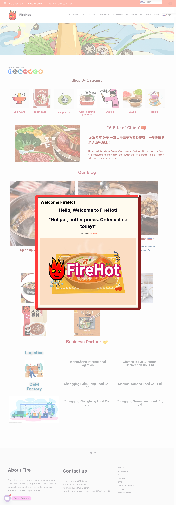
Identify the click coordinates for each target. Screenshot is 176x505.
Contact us (92, 233)
